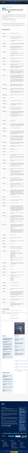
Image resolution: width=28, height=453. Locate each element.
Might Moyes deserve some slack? (7, 351)
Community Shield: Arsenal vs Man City (7, 381)
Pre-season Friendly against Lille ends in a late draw (19, 350)
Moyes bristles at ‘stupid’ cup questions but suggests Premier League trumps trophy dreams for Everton (7, 339)
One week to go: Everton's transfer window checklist (7, 341)
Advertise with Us (22, 443)
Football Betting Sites (5, 444)
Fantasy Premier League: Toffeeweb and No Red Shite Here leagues (19, 343)
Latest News (4, 335)
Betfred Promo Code (13, 446)
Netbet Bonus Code (13, 443)
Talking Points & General (5, 372)
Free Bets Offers (5, 443)
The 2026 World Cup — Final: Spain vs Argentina (7, 384)
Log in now (3, 311)
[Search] (25, 2)
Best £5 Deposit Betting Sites (6, 446)
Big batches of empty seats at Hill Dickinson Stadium (7, 376)
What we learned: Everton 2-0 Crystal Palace (7, 357)
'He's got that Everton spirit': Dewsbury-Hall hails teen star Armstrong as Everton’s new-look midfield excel (7, 354)
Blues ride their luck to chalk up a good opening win (19, 339)
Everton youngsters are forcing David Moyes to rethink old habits (7, 346)
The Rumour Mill (4, 8)
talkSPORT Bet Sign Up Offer (14, 445)
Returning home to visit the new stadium (7, 390)
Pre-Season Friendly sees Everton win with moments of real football (19, 354)
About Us (21, 444)
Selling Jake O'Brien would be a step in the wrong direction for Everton (7, 344)
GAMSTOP (21, 418)
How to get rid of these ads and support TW (14, 315)
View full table (19, 371)
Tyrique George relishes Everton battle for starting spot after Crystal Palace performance (7, 349)
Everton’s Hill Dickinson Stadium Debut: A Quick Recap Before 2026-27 (7, 379)
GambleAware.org (22, 414)
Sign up (4, 312)
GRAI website (22, 429)
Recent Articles (16, 335)
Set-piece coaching (17, 346)
